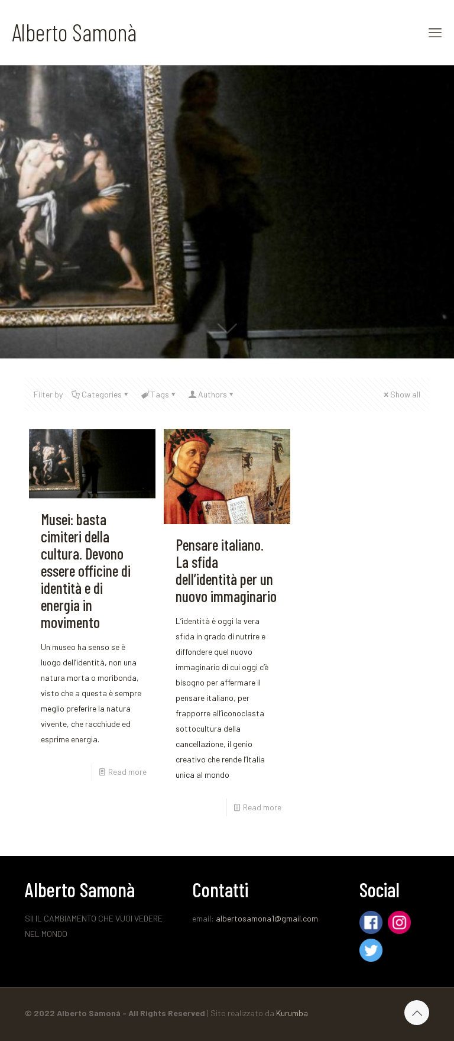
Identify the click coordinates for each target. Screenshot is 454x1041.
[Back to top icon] (416, 1012)
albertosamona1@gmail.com (267, 918)
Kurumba (292, 1013)
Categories (102, 394)
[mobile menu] (435, 32)
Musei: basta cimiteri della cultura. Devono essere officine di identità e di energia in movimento (86, 570)
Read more (127, 772)
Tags (160, 394)
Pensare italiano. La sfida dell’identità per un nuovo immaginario (226, 570)
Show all (405, 394)
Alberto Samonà (74, 31)
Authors (212, 394)
